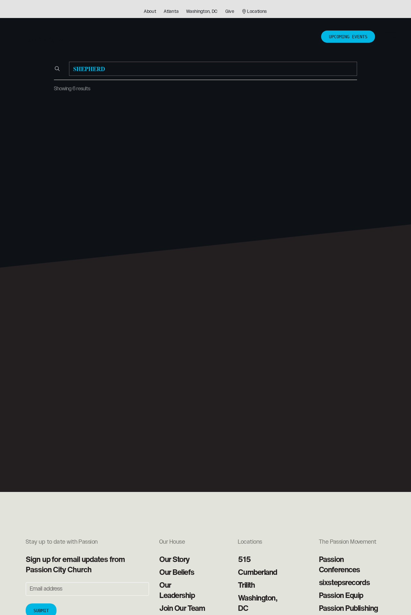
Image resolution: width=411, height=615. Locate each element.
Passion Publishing (348, 608)
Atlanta (171, 11)
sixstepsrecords (344, 582)
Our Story (174, 559)
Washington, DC (202, 11)
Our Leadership (177, 590)
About (150, 11)
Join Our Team (182, 608)
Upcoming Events (348, 36)
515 (244, 559)
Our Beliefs (176, 572)
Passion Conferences (339, 564)
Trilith (246, 585)
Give (229, 11)
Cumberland (257, 572)
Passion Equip (341, 595)
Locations (257, 11)
